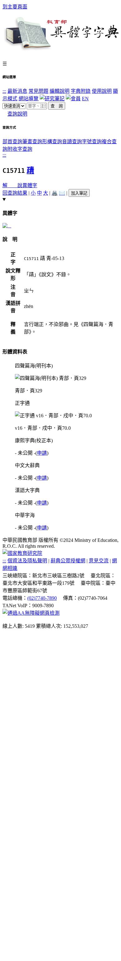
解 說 (12, 185)
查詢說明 (17, 113)
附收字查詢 (19, 149)
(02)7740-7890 (42, 598)
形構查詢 (52, 141)
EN (85, 98)
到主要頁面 (14, 6)
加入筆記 (79, 193)
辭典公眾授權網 (68, 560)
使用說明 (102, 91)
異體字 (29, 185)
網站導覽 (28, 98)
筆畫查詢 (32, 141)
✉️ (62, 193)
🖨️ (55, 193)
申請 (42, 453)
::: (4, 91)
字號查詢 (92, 141)
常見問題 (38, 91)
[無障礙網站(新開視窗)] (31, 613)
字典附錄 (81, 91)
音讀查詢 (72, 141)
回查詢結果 (14, 193)
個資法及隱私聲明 (27, 560)
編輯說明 (59, 91)
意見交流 (99, 560)
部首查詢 (12, 141)
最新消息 (17, 91)
